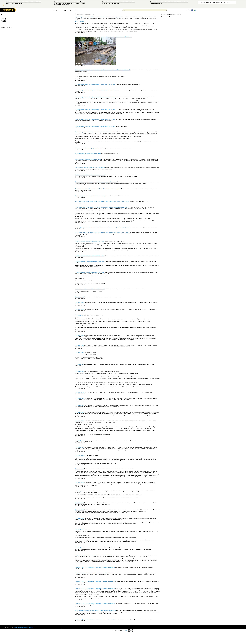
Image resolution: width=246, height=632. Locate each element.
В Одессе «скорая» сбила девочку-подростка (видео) (88, 148)
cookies (125, 630)
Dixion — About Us (79, 21)
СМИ (76, 10)
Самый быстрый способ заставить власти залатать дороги (90, 167)
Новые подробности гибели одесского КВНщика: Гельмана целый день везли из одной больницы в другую (102, 201)
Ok (129, 630)
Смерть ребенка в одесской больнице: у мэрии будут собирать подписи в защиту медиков (98, 189)
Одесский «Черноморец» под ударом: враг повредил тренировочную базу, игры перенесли (169, 2)
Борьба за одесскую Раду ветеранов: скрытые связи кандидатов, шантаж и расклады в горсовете (23, 2)
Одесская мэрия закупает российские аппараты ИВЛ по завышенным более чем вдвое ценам (98, 17)
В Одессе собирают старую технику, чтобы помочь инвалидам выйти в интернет (95, 610)
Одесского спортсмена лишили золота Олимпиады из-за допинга (91, 196)
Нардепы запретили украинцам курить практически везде (89, 241)
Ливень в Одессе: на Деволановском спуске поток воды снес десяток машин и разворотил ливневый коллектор (103, 36)
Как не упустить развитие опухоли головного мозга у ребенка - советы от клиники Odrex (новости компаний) (102, 69)
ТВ (70, 10)
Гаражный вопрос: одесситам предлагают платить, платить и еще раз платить (95, 84)
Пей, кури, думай (79, 296)
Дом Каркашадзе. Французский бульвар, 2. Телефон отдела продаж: (214, 2)
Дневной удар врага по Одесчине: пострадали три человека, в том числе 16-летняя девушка (118, 2)
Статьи (55, 10)
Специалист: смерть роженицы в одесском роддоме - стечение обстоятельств (95, 555)
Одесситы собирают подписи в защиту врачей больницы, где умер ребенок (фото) (96, 181)
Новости (63, 10)
